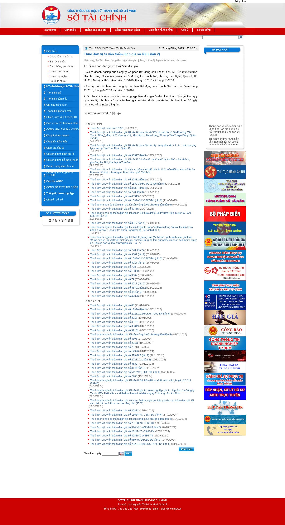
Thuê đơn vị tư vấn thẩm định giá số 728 (113, 266)
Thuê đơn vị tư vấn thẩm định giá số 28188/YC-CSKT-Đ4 (122, 423)
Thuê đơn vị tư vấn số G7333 (106, 128)
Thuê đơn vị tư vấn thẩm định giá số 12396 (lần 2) (118, 309)
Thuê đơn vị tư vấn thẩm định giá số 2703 (113, 376)
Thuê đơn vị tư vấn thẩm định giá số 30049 (114, 326)
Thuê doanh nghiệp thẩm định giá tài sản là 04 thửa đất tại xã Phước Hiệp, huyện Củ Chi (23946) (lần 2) (140, 214)
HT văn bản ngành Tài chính (62, 86)
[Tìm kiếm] (240, 37)
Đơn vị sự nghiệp (59, 76)
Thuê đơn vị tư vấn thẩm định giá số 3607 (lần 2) (117, 254)
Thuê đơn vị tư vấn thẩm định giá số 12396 (114, 351)
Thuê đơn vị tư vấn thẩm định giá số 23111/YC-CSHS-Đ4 (122, 431)
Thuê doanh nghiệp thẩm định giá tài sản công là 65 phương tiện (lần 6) (131, 204)
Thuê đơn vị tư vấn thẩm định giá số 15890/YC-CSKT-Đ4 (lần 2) (126, 258)
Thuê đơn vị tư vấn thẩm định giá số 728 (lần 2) (117, 250)
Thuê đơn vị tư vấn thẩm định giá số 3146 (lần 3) (117, 367)
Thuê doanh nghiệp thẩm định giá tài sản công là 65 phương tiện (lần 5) (131, 334)
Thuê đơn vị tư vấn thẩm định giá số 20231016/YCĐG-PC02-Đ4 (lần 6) (130, 313)
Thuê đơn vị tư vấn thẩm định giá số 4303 (113, 338)
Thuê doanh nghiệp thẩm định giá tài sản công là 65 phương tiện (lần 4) (131, 418)
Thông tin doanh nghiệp (60, 193)
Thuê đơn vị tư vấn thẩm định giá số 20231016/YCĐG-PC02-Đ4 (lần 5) (130, 444)
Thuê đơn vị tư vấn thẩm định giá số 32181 (114, 330)
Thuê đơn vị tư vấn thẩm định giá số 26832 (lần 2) (118, 179)
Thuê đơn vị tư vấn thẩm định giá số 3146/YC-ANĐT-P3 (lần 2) (125, 427)
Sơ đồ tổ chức (58, 81)
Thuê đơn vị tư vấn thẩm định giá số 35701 (114, 322)
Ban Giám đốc (58, 61)
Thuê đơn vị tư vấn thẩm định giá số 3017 (113, 317)
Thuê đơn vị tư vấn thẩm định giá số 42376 (114, 296)
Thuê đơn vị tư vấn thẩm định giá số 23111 (114, 342)
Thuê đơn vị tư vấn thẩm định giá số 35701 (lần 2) (118, 287)
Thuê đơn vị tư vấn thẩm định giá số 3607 (113, 275)
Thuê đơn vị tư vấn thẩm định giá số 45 (112, 305)
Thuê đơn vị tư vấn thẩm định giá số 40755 (114, 208)
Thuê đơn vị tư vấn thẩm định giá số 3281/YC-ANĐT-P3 (121, 435)
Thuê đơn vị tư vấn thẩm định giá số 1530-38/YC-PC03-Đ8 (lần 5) (127, 183)
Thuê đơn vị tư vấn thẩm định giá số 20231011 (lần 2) (120, 359)
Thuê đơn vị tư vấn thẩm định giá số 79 (112, 279)
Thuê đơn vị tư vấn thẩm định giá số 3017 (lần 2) (117, 283)
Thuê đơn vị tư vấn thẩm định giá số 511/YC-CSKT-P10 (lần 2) (125, 372)
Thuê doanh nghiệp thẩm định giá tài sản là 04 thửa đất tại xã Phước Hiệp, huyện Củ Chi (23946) (140, 382)
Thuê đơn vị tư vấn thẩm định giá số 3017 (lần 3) (117, 262)
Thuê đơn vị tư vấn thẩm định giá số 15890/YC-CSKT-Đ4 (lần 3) (126, 200)
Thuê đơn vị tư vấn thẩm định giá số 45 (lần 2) (116, 291)
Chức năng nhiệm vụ (61, 56)
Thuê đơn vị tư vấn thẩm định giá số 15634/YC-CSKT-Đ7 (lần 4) (126, 414)
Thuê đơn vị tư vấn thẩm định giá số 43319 (114, 196)
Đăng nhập (240, 1)
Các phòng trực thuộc (62, 66)
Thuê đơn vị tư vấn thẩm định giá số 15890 (114, 271)
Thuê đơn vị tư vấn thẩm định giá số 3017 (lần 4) (117, 223)
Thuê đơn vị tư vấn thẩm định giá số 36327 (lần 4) (118, 187)
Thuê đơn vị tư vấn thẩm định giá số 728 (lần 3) (117, 192)
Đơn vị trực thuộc (59, 71)
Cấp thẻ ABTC (54, 181)
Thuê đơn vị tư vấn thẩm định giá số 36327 (114, 363)
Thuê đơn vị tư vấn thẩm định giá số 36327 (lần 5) (118, 155)
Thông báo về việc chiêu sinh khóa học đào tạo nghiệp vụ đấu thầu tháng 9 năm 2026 (225, 127)
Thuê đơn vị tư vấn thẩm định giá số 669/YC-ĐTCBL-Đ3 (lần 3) (125, 439)
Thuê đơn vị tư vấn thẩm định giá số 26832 (114, 410)
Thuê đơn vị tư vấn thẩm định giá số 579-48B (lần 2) (119, 355)
